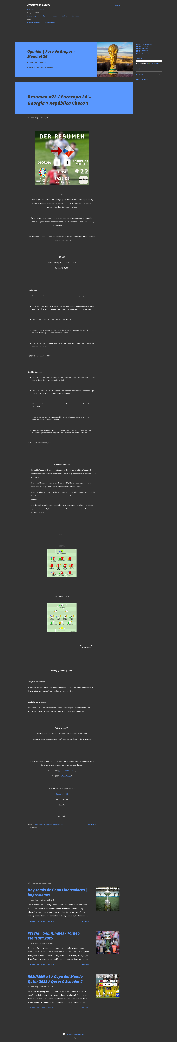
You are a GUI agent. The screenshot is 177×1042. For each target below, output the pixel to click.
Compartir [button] (31, 67)
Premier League (32, 16)
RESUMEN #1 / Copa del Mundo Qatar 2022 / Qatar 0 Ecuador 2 (55, 979)
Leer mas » (85, 921)
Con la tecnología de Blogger (74, 1034)
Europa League (50, 22)
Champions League (33, 22)
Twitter (42, 10)
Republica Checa (57, 824)
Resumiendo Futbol (38, 5)
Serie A (64, 16)
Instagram (30, 10)
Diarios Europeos (142, 46)
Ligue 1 (45, 16)
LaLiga (55, 16)
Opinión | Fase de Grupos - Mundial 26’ (51, 54)
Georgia (47, 824)
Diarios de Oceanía (143, 54)
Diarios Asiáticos (142, 48)
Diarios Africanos (142, 50)
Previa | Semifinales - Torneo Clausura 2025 (54, 936)
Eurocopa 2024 (38, 824)
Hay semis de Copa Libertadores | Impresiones (58, 892)
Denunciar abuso (142, 79)
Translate (155, 63)
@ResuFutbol (65, 776)
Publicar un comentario (45, 67)
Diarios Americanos (143, 52)
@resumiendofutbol (67, 771)
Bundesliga (75, 16)
